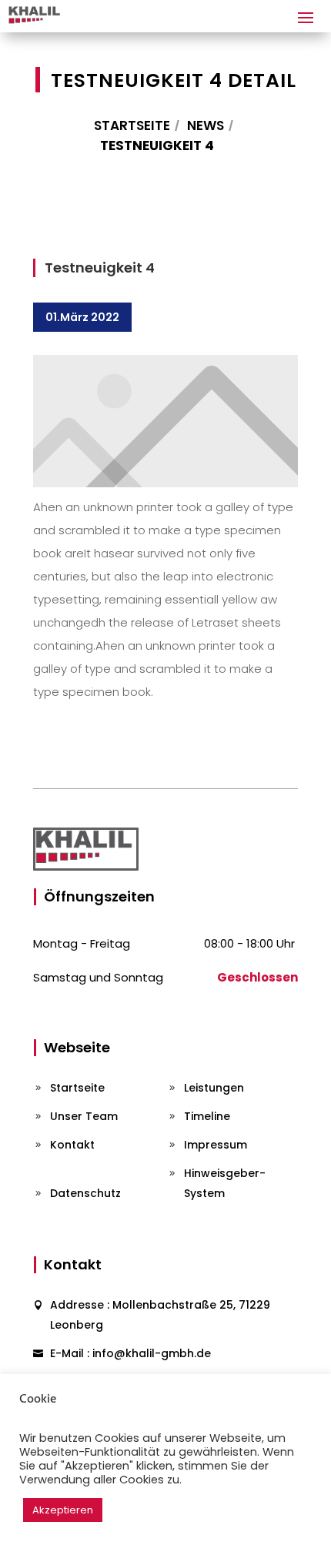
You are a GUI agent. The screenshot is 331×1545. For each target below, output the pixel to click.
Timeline (207, 1116)
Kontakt (72, 1144)
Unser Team (84, 1116)
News (205, 125)
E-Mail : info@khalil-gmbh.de (130, 1353)
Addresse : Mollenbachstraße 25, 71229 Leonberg (160, 1315)
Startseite (132, 125)
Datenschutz (85, 1193)
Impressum (215, 1144)
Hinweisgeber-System (225, 1183)
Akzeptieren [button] (62, 1510)
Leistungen (214, 1087)
